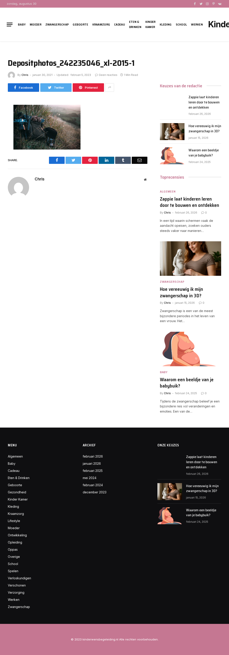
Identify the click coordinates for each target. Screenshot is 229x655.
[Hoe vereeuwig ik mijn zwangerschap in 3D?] (172, 131)
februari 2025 (93, 471)
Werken (197, 24)
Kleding (166, 24)
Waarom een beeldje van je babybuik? (204, 153)
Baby (22, 24)
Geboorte (80, 24)
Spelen (13, 571)
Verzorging (16, 592)
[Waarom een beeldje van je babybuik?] (172, 155)
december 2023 (94, 492)
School (181, 24)
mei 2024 (89, 478)
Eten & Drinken (135, 24)
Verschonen (17, 585)
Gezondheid (17, 492)
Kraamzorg (101, 24)
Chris (24, 75)
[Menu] (10, 24)
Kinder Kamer (150, 24)
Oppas (13, 549)
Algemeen (168, 191)
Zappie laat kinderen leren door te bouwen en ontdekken (204, 102)
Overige (14, 557)
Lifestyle (14, 521)
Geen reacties (108, 75)
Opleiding (15, 542)
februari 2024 (93, 485)
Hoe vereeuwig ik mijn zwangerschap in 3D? (205, 129)
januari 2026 (92, 463)
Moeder (35, 24)
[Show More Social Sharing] (109, 87)
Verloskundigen (19, 578)
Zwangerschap (57, 24)
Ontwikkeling (17, 535)
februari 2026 (93, 456)
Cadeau (119, 24)
